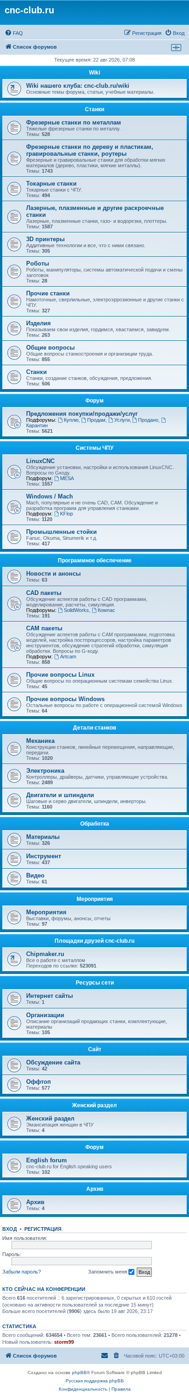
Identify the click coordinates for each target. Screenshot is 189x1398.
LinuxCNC (40, 461)
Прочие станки (48, 293)
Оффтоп (38, 1081)
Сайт (94, 1049)
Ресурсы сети (95, 982)
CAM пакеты (44, 628)
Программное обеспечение (95, 560)
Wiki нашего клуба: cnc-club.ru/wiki (77, 85)
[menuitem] (14, 33)
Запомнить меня (108, 1271)
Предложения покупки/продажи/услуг (82, 413)
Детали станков (94, 727)
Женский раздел (94, 1105)
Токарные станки (51, 183)
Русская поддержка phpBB (95, 1380)
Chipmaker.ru (45, 954)
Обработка (94, 824)
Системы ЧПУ (94, 448)
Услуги (122, 420)
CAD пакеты (43, 592)
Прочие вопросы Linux (60, 674)
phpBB (79, 1372)
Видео (35, 875)
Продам (96, 420)
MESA (67, 478)
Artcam (68, 656)
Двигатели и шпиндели (60, 795)
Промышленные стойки (61, 531)
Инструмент (43, 856)
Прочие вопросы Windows (65, 699)
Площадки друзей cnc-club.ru (94, 941)
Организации (45, 1015)
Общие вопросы (50, 347)
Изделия (38, 323)
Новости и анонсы (53, 573)
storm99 (64, 1342)
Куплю (71, 420)
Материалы (43, 836)
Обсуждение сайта (53, 1062)
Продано (148, 420)
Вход (9, 1229)
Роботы (37, 263)
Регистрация (42, 1229)
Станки (94, 109)
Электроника (45, 770)
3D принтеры (45, 239)
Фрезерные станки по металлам (73, 122)
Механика (40, 740)
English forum (46, 1160)
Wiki (94, 72)
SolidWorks (76, 610)
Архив (94, 1189)
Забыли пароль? (21, 1271)
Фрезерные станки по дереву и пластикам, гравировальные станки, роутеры (89, 150)
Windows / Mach (49, 496)
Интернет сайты (49, 995)
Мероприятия (95, 899)
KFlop (66, 513)
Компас (106, 610)
